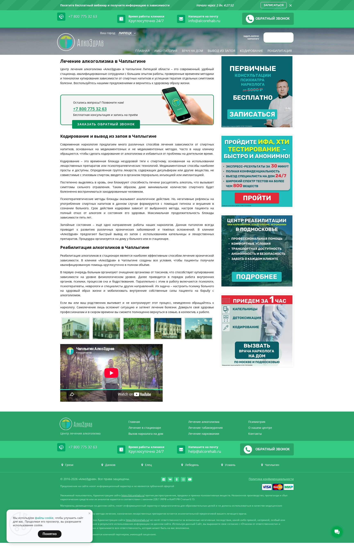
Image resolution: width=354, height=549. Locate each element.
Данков (110, 465)
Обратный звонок (272, 18)
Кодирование (251, 51)
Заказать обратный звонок (106, 124)
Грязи (69, 465)
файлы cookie (44, 517)
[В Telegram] (270, 37)
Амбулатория (165, 51)
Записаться (274, 5)
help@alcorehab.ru (204, 451)
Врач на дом (192, 51)
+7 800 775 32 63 (82, 16)
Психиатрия (256, 422)
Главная (142, 51)
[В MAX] (279, 37)
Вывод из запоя (221, 51)
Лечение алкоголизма (203, 422)
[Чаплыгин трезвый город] (106, 328)
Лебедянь (192, 465)
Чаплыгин (272, 465)
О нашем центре (260, 428)
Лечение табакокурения (205, 428)
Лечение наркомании (203, 434)
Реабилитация (280, 51)
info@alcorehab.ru (204, 20)
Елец (148, 465)
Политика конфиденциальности (271, 479)
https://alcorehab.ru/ (133, 495)
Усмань (230, 465)
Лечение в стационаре (144, 428)
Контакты (255, 434)
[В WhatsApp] (288, 37)
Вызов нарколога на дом (145, 434)
